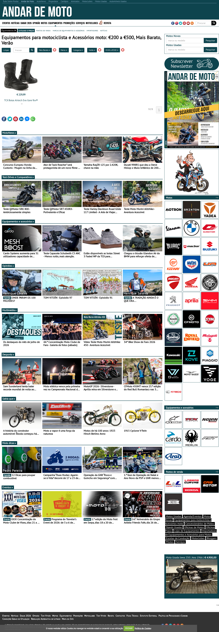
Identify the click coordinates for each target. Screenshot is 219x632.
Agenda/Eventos (193, 516)
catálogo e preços (26, 30)
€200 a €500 (111, 50)
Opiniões (7, 265)
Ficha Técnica (132, 615)
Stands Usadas (174, 527)
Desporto (7, 354)
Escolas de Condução (177, 538)
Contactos (120, 615)
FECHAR (129, 628)
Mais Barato (44, 50)
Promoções (69, 23)
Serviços (180, 541)
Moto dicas (8, 443)
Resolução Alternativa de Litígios (45, 618)
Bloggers (212, 538)
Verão (91, 50)
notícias (103, 30)
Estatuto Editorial (148, 615)
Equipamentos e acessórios (17, 221)
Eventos (6, 23)
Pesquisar (210, 40)
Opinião (36, 23)
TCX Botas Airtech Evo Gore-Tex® (21, 100)
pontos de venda (43, 30)
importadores (92, 30)
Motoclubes (92, 23)
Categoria (77, 50)
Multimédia (8, 310)
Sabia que (7, 398)
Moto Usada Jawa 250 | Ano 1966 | (191, 557)
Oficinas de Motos (194, 527)
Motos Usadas (173, 516)
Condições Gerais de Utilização (15, 618)
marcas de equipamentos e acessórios (68, 30)
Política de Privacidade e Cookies (173, 615)
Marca (63, 50)
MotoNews (8, 132)
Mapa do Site (67, 618)
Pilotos (170, 541)
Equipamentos (66, 615)
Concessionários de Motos (199, 523)
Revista (107, 23)
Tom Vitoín (46, 615)
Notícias (14, 615)
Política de (143, 628)
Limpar (6, 50)
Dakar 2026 (26, 23)
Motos (55, 615)
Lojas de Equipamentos (187, 530)
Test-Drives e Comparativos (17, 177)
